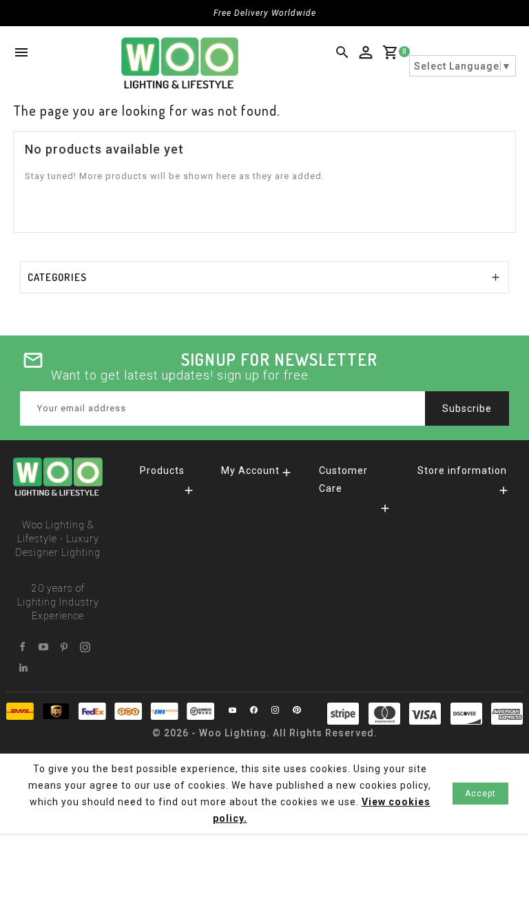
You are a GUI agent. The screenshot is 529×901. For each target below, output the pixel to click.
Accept (480, 793)
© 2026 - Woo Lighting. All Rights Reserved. (264, 732)
